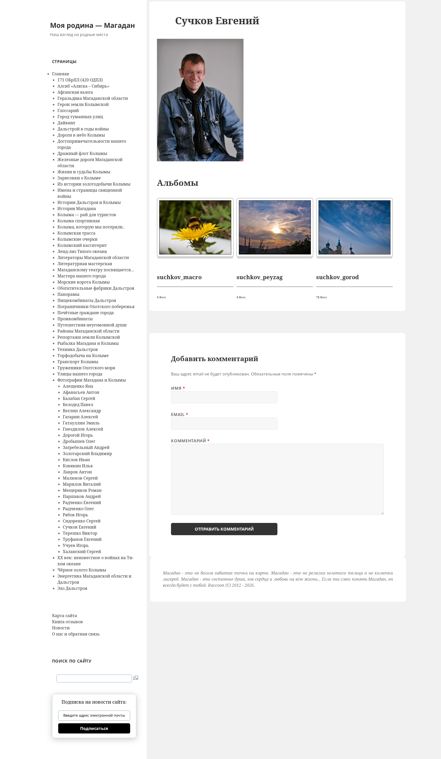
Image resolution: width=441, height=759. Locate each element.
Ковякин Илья (78, 466)
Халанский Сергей (82, 551)
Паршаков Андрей (82, 496)
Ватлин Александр (82, 410)
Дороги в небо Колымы (81, 135)
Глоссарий (68, 110)
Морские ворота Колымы (83, 282)
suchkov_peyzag (260, 277)
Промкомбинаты (75, 319)
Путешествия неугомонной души (92, 325)
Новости (61, 628)
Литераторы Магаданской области (93, 257)
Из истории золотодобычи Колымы (93, 184)
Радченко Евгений (82, 502)
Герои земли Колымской (83, 104)
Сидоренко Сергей (82, 521)
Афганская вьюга (75, 92)
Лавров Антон (77, 472)
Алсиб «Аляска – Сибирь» (83, 86)
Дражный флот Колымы (82, 153)
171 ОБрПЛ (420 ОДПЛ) (80, 80)
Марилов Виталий (82, 484)
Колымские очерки (77, 239)
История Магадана (76, 208)
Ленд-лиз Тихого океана (82, 251)
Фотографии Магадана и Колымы (91, 380)
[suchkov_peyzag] (275, 227)
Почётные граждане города (85, 312)
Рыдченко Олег (78, 508)
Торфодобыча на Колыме (83, 355)
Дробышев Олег (79, 441)
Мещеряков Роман (82, 490)
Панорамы (68, 294)
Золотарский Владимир (87, 453)
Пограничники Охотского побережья (95, 306)
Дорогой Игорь (78, 435)
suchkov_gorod (337, 277)
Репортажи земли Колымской (88, 337)
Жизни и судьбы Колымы (83, 172)
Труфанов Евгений (82, 539)
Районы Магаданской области (88, 331)
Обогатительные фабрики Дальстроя (95, 288)
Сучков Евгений (79, 527)
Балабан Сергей (79, 398)
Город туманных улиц (80, 116)
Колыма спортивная (78, 221)
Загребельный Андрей (86, 447)
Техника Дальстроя (77, 349)
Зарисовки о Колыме (79, 178)
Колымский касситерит (82, 245)
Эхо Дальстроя (72, 588)
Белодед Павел (78, 404)
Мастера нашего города (81, 276)
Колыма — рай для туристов (86, 214)
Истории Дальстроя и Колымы (89, 202)
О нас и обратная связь (76, 634)
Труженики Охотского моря (86, 368)
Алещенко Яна (78, 386)
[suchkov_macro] (195, 227)
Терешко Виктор (80, 533)
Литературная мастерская (84, 263)
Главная (60, 74)
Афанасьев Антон (81, 392)
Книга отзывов (67, 622)
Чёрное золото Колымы (81, 570)
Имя (178, 388)
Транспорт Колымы (77, 361)
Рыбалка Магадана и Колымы (88, 343)
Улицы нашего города (79, 374)
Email (179, 414)
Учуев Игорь (76, 545)
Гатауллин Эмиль (81, 423)
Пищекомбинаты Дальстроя (86, 300)
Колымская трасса (76, 233)
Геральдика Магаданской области (92, 98)
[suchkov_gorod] (354, 227)
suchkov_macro (179, 277)
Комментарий (190, 441)
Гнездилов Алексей (83, 429)
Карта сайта (64, 615)
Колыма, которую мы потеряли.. (91, 227)
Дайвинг (66, 123)
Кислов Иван (76, 459)
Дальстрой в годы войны (83, 129)
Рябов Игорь (75, 515)
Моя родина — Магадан (92, 25)
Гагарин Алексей (80, 417)
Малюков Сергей (80, 478)
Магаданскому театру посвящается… (95, 270)
